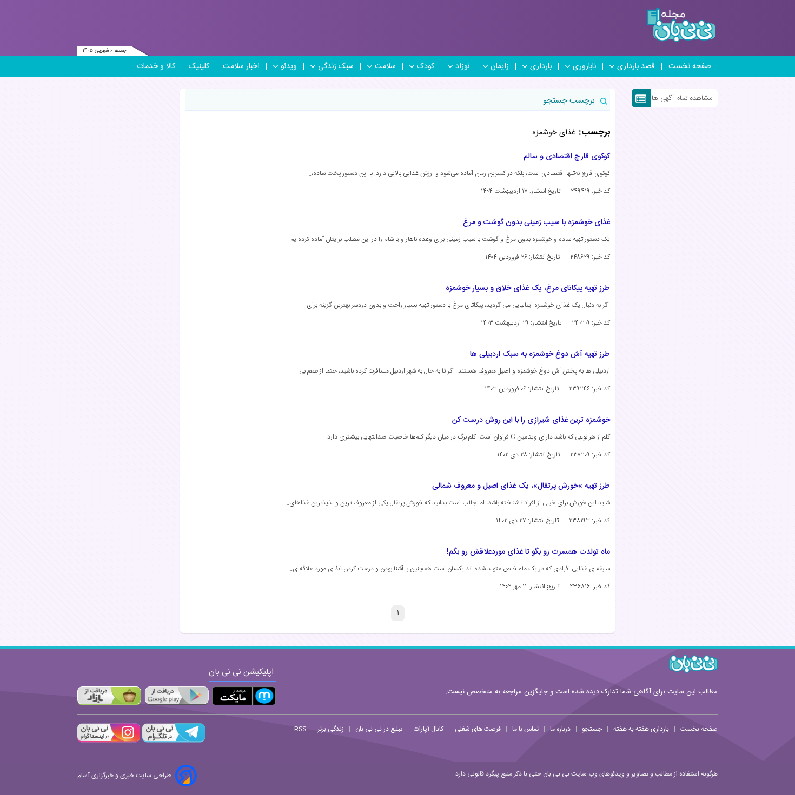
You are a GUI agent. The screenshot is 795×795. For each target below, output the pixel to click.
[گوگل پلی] (176, 695)
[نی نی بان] (681, 25)
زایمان (500, 66)
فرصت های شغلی (478, 729)
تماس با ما (525, 729)
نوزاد (462, 66)
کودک (425, 66)
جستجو (592, 729)
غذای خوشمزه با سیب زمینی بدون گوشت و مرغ (536, 222)
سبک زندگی (336, 66)
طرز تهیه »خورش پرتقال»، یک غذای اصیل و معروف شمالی (521, 486)
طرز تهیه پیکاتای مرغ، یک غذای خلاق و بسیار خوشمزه (528, 288)
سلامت (385, 66)
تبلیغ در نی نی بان (378, 729)
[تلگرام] (172, 741)
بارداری (541, 66)
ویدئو (289, 66)
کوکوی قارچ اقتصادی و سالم (567, 157)
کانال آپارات (428, 729)
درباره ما (560, 729)
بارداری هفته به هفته (641, 729)
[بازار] (109, 695)
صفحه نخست (689, 66)
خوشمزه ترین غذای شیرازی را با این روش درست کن (531, 420)
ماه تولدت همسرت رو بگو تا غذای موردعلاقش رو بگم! (528, 552)
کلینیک (199, 66)
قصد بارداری (636, 66)
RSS (300, 729)
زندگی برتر (330, 729)
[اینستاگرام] (108, 741)
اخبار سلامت (241, 66)
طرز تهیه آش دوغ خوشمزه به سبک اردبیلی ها (540, 354)
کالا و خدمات (156, 66)
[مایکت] (244, 695)
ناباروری (584, 66)
